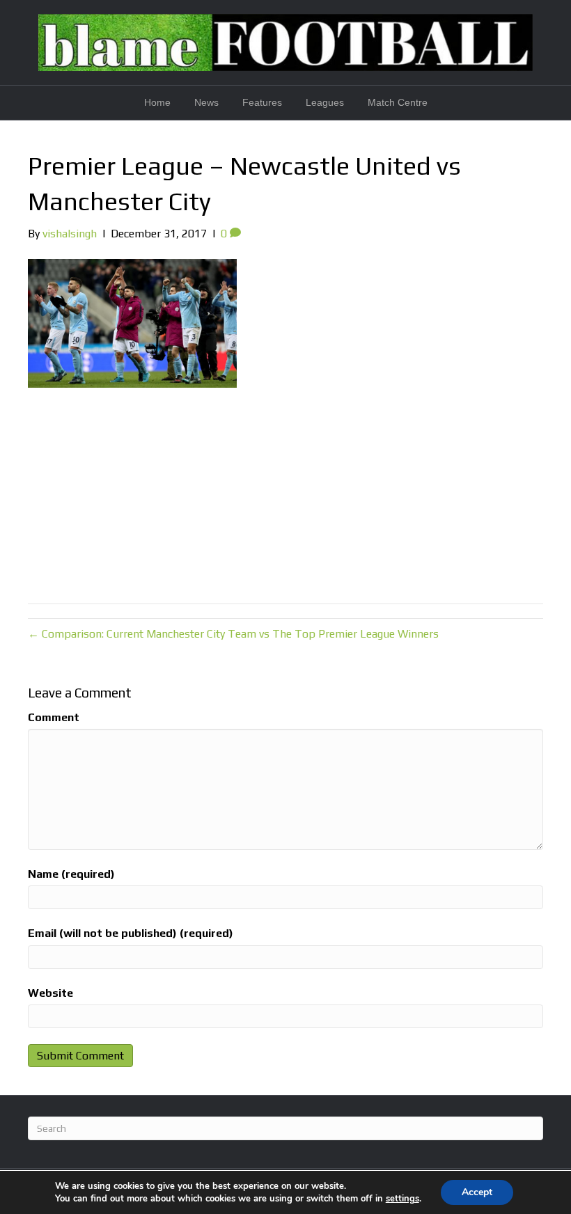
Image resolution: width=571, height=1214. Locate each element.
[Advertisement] (285, 492)
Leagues (325, 102)
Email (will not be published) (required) (130, 933)
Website (50, 993)
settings (402, 1198)
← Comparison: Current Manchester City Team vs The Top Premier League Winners (233, 633)
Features (262, 102)
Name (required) (71, 874)
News (206, 102)
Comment (53, 717)
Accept (477, 1192)
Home (157, 102)
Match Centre (398, 102)
